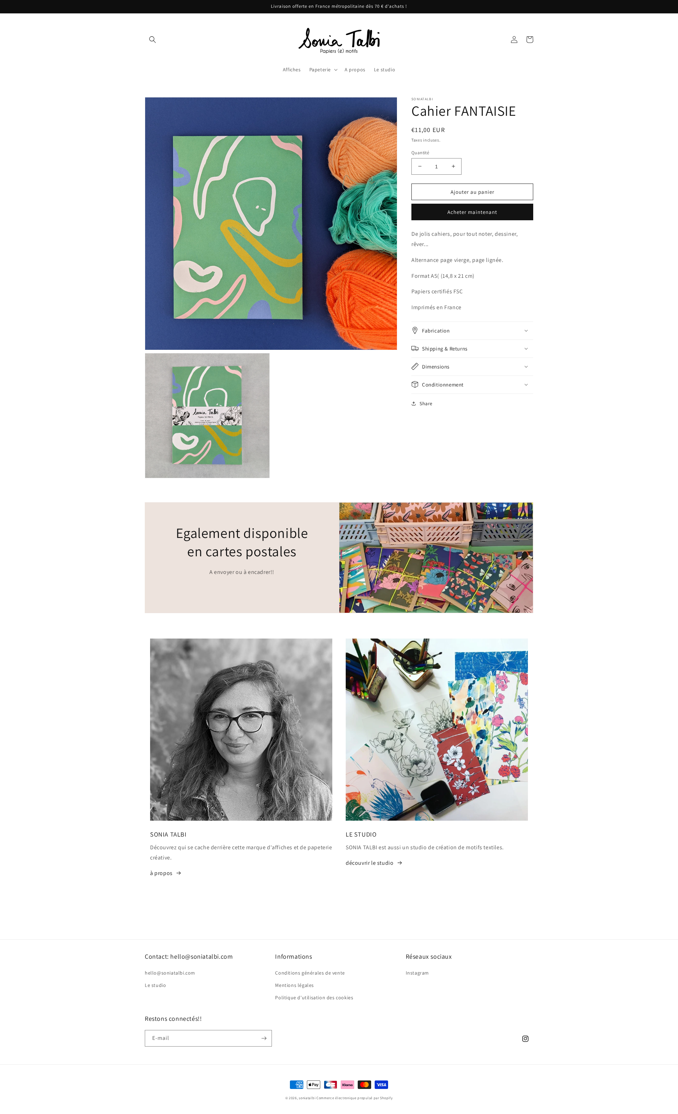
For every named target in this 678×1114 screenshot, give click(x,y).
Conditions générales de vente (310, 973)
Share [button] (426, 403)
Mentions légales (294, 985)
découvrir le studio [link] (369, 863)
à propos (161, 873)
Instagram (417, 973)
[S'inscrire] (264, 1038)
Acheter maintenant (472, 211)
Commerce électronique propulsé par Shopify (354, 1098)
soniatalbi (307, 1098)
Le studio (155, 985)
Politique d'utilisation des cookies (314, 997)
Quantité (420, 152)
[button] (152, 39)
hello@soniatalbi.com (170, 973)
